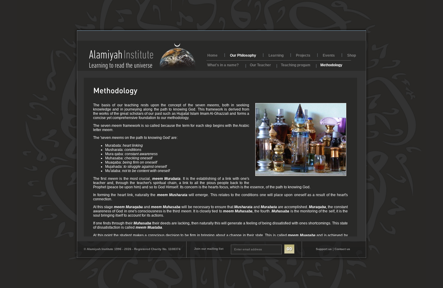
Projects (303, 55)
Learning (276, 55)
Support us (324, 249)
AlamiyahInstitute (142, 56)
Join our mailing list (208, 248)
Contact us (342, 249)
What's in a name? (223, 64)
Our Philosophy (243, 55)
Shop (351, 55)
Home (212, 55)
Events (329, 55)
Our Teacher (260, 64)
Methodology (331, 64)
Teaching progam (295, 64)
